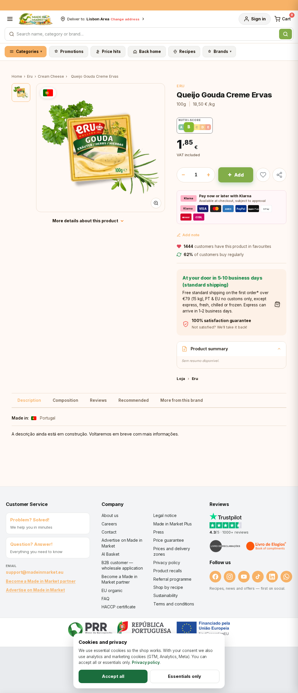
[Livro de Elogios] (266, 546)
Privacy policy (166, 562)
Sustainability (165, 595)
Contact (109, 531)
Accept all (113, 676)
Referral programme (172, 579)
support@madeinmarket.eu (34, 572)
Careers (109, 523)
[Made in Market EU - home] (35, 19)
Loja (181, 378)
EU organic (112, 590)
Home (17, 76)
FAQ (105, 598)
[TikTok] (258, 576)
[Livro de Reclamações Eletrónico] (225, 546)
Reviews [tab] (98, 400)
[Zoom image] (156, 203)
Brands (222, 51)
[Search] (285, 34)
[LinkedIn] (272, 576)
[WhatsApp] (286, 576)
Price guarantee (168, 540)
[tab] (21, 92)
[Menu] (10, 19)
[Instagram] (229, 576)
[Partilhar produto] (279, 175)
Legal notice (165, 515)
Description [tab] (29, 400)
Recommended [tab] (133, 400)
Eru (30, 76)
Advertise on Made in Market (35, 589)
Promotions (72, 51)
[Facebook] (215, 576)
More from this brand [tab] (181, 400)
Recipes (187, 51)
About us (110, 515)
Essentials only (184, 676)
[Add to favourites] (263, 175)
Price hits (111, 51)
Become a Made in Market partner (41, 581)
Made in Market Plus (172, 523)
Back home (150, 51)
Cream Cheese (51, 76)
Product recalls (167, 570)
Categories (29, 51)
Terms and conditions (173, 603)
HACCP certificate (119, 606)
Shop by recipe (168, 587)
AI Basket (110, 554)
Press (158, 531)
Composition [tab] (65, 400)
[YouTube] (244, 576)
